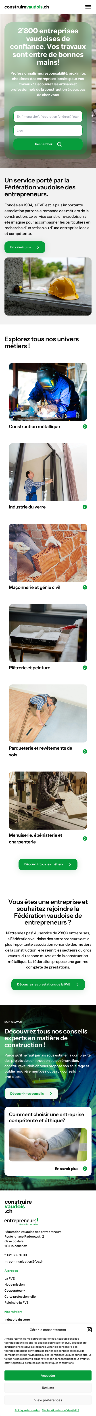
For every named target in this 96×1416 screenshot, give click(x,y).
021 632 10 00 (17, 1255)
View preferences (48, 1400)
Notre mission (14, 1284)
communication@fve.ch (26, 1261)
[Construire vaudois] (26, 6)
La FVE (9, 1278)
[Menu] (87, 6)
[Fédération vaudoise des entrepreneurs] (48, 1221)
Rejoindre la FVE (16, 1303)
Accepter (48, 1375)
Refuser (48, 1388)
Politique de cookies (27, 1410)
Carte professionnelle (20, 1297)
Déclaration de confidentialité (60, 1410)
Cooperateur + (14, 1290)
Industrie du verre (17, 1320)
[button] (89, 1330)
